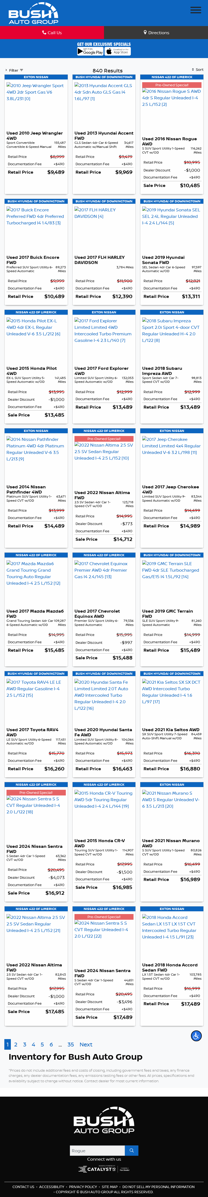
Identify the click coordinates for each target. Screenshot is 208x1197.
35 (70, 1044)
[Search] (131, 1150)
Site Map (110, 1186)
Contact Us (23, 1186)
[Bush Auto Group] (33, 12)
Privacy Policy (83, 1186)
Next (86, 1044)
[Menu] (195, 11)
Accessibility (52, 1186)
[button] (196, 1035)
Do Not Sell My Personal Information (158, 1186)
